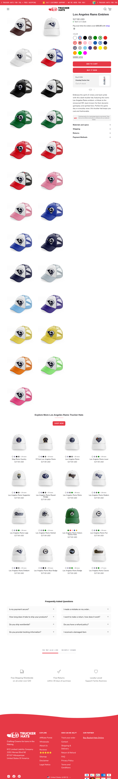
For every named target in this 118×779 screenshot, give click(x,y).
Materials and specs (81, 125)
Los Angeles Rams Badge (72, 570)
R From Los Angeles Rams (46, 459)
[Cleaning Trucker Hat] (104, 80)
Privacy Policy (67, 760)
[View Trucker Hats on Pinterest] (19, 776)
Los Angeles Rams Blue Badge (45, 570)
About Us (44, 745)
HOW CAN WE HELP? (69, 733)
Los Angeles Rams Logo (19, 533)
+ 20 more (23, 456)
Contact (64, 741)
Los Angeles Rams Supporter (19, 495)
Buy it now (92, 70)
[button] (104, 9)
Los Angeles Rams (72, 459)
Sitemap (43, 756)
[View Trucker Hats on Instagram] (8, 776)
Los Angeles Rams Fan (99, 533)
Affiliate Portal (46, 737)
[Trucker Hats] (59, 9)
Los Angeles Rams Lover (99, 459)
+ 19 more (50, 530)
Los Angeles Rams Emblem (19, 570)
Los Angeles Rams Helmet (46, 533)
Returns (76, 133)
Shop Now (59, 423)
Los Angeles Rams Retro (72, 495)
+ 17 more (103, 568)
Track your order (68, 737)
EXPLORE (43, 733)
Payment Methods (80, 137)
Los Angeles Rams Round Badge (45, 496)
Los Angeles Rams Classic (99, 570)
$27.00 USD (19, 462)
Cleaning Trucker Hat (82, 80)
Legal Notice (45, 764)
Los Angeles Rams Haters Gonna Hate (72, 533)
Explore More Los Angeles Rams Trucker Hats (59, 415)
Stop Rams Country (19, 459)
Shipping (76, 129)
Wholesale (44, 741)
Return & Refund (68, 752)
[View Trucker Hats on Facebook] (14, 776)
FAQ (63, 756)
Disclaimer (44, 760)
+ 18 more (103, 456)
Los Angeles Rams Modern (99, 495)
